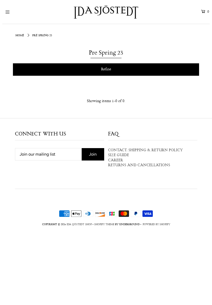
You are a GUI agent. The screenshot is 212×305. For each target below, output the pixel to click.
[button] (106, 69)
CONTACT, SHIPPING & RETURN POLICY (145, 150)
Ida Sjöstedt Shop (79, 224)
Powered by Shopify (156, 224)
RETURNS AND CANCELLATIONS (139, 165)
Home (20, 35)
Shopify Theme (104, 224)
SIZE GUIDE (118, 155)
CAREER (115, 160)
